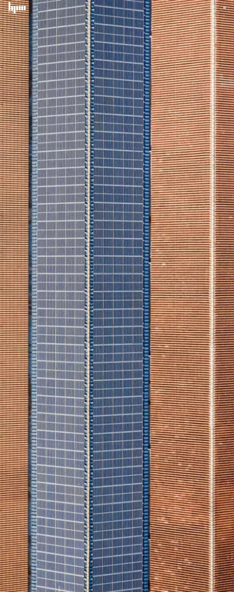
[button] (224, 7)
